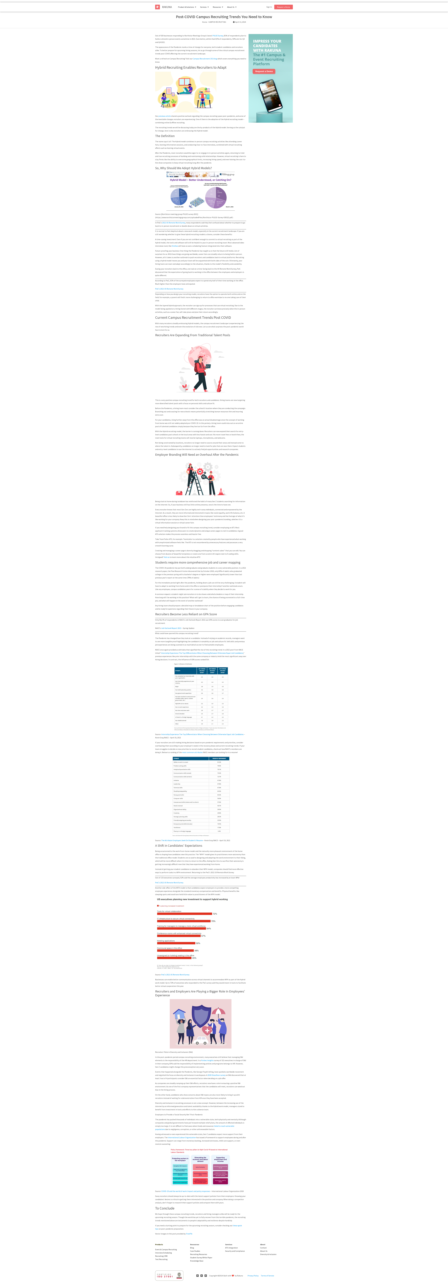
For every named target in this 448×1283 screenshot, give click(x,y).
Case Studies (195, 1251)
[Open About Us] (236, 7)
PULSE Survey (217, 35)
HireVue (175, 246)
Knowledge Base (196, 1261)
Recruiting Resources (198, 1254)
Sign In (269, 7)
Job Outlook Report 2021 (171, 628)
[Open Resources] (222, 7)
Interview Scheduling (163, 1253)
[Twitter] (201, 1275)
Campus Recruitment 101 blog (205, 58)
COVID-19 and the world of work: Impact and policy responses (185, 1191)
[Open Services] (208, 7)
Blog (192, 1248)
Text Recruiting (161, 1259)
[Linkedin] (206, 1275)
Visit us (166, 557)
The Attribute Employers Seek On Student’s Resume (182, 840)
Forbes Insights (207, 1060)
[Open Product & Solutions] (195, 7)
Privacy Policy (253, 1275)
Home (204, 22)
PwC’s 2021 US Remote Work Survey (169, 289)
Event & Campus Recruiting (166, 1249)
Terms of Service (267, 1275)
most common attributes (192, 752)
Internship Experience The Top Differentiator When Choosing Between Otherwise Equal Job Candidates (202, 653)
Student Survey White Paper (201, 1257)
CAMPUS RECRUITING (217, 22)
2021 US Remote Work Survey (173, 222)
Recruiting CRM (161, 1256)
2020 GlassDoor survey (216, 1075)
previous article (164, 116)
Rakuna (167, 7)
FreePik (189, 1234)
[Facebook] (197, 1275)
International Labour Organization (182, 1137)
